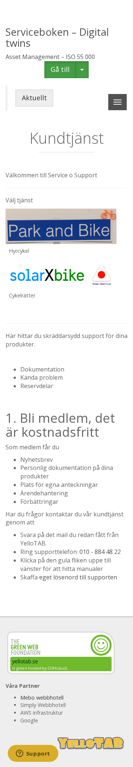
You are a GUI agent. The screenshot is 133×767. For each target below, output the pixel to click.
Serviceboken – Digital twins (57, 37)
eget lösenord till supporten (78, 577)
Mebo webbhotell (42, 697)
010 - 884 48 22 (100, 552)
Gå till (60, 69)
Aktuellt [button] (34, 97)
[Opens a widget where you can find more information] (32, 754)
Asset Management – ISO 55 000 (50, 57)
